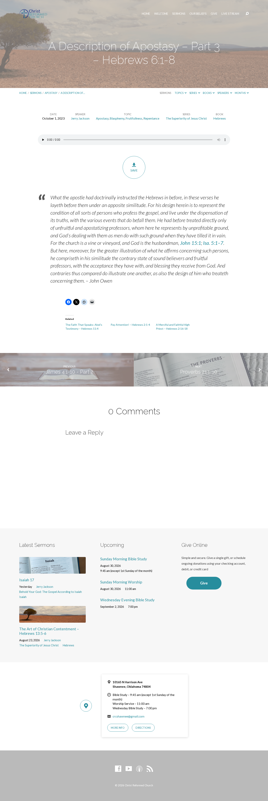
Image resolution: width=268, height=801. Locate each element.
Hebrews (219, 118)
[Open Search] (247, 13)
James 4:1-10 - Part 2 (69, 372)
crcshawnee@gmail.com (128, 716)
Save (134, 170)
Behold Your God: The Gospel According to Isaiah (50, 591)
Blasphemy (117, 118)
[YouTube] (129, 769)
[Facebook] (118, 769)
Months (240, 92)
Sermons (178, 13)
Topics (179, 92)
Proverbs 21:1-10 (198, 372)
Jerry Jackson (80, 118)
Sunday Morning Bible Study (123, 559)
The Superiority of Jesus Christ (186, 118)
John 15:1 (190, 243)
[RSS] (150, 769)
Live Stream (230, 13)
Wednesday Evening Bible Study (127, 600)
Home (146, 13)
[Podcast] (139, 769)
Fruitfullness (134, 118)
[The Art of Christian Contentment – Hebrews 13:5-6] (52, 619)
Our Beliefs (198, 13)
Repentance (151, 118)
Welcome (161, 13)
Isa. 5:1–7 (213, 243)
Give (214, 13)
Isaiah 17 (26, 580)
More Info (118, 727)
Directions (143, 727)
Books (207, 92)
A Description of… (73, 92)
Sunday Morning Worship (121, 582)
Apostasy (51, 92)
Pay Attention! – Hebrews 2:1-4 (130, 324)
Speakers (223, 92)
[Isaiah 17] (52, 570)
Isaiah (22, 597)
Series (193, 92)
